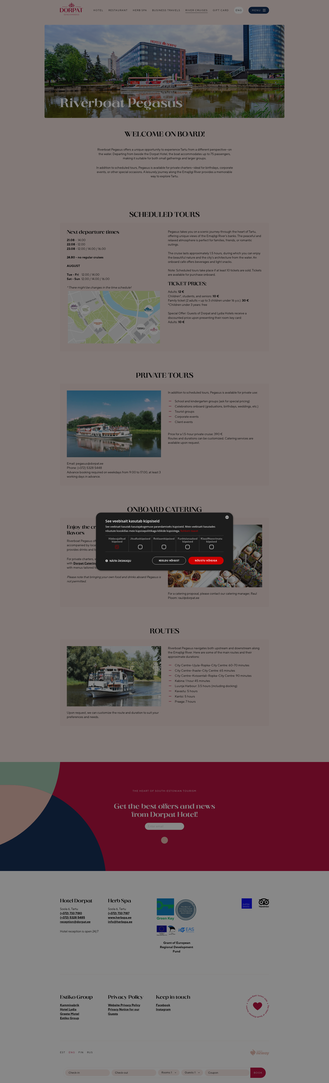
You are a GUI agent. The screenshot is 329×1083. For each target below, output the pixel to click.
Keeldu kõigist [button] (169, 560)
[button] (118, 560)
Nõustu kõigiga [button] (206, 560)
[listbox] (227, 517)
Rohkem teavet (189, 530)
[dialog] (164, 541)
